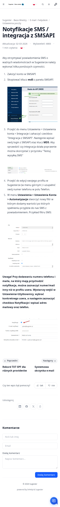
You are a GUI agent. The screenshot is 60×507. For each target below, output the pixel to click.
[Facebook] (26, 406)
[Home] (16, 4)
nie (53, 385)
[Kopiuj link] (40, 406)
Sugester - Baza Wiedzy (14, 20)
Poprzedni (12, 360)
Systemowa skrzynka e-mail (44, 368)
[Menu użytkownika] (56, 4)
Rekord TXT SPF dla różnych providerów (14, 368)
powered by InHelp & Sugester (30, 489)
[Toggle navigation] (3, 4)
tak (41, 385)
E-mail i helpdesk (39, 20)
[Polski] (35, 4)
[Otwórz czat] (54, 501)
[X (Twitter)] (33, 406)
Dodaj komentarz (11, 453)
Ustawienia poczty (11, 23)
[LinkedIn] (20, 406)
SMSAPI (31, 74)
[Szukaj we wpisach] (43, 4)
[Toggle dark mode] (49, 4)
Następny (48, 360)
